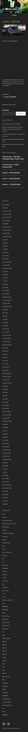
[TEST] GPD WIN (15, 172)
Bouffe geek (5, 527)
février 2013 (5, 405)
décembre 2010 (6, 485)
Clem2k (4, 530)
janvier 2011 (5, 481)
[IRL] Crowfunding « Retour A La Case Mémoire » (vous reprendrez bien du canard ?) (12, 129)
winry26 (4, 172)
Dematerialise (6, 543)
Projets (4, 657)
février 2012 (5, 443)
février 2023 (5, 204)
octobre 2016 (6, 265)
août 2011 (5, 462)
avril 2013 (5, 399)
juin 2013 (4, 392)
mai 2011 (4, 472)
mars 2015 (5, 325)
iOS (3, 584)
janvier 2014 (5, 370)
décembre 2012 (6, 411)
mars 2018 (5, 223)
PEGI (3, 635)
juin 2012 (4, 431)
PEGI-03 (4, 641)
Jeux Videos (5, 590)
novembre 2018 (6, 217)
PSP (3, 670)
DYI (3, 562)
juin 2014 (4, 354)
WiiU (3, 711)
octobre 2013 (6, 380)
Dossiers (4, 555)
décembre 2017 (6, 227)
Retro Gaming (6, 676)
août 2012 (5, 424)
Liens (3, 594)
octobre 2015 (6, 303)
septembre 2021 (6, 211)
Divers (4, 549)
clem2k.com (9, 9)
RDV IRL (4, 673)
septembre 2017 (6, 236)
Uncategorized (6, 699)
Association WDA (7, 520)
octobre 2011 (5, 456)
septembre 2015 (7, 306)
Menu (14, 15)
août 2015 (5, 309)
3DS (3, 514)
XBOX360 (5, 715)
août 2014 (5, 348)
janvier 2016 (5, 294)
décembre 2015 (6, 297)
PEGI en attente (6, 638)
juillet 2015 (5, 313)
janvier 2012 (5, 446)
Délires (4, 539)
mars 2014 (5, 364)
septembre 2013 (7, 383)
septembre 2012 (6, 421)
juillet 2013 (5, 389)
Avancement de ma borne (9, 523)
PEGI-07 (4, 644)
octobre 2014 (6, 341)
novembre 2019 (6, 214)
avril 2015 (5, 322)
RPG (3, 680)
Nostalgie (5, 629)
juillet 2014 (5, 351)
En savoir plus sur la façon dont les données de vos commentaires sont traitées (13, 83)
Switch (4, 689)
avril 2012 (5, 437)
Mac (3, 603)
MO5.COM (5, 609)
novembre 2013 (6, 376)
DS (3, 558)
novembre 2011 (6, 453)
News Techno (6, 616)
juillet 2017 (5, 243)
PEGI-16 (4, 651)
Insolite (4, 578)
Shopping (5, 683)
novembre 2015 (6, 300)
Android (4, 517)
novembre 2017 (6, 230)
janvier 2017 (5, 259)
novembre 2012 (6, 415)
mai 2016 (4, 281)
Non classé (5, 619)
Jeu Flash (4, 587)
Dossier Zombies (7, 552)
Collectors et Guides (8, 533)
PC (3, 632)
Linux (3, 597)
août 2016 (5, 271)
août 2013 (5, 386)
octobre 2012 (6, 418)
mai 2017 (4, 246)
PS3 (3, 664)
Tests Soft (5, 692)
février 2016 (5, 290)
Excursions (5, 565)
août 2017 (5, 239)
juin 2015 (4, 316)
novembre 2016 (6, 262)
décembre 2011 (6, 450)
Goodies (4, 571)
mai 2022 (4, 208)
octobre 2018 (6, 220)
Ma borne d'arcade (7, 600)
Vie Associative (6, 702)
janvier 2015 (5, 332)
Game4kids (5, 568)
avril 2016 (5, 284)
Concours (5, 536)
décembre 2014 (6, 335)
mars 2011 (5, 475)
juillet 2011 (5, 466)
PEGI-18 (4, 654)
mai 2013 (4, 395)
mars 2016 (5, 287)
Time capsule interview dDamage (11, 124)
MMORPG (5, 606)
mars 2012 (5, 440)
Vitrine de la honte (7, 705)
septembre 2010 (7, 488)
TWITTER (5, 695)
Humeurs (4, 574)
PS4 (3, 667)
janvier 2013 (5, 408)
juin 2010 (4, 497)
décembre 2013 (6, 373)
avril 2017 (5, 249)
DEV (3, 546)
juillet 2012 (5, 427)
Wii (3, 708)
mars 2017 (5, 252)
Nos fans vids (6, 622)
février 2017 (5, 255)
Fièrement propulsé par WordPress (11, 728)
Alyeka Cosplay (7, 156)
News (3, 613)
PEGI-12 (4, 648)
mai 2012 (4, 434)
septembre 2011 (6, 459)
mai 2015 (4, 319)
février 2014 (5, 367)
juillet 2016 (5, 274)
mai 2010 (4, 501)
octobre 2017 (6, 233)
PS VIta (4, 660)
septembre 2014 (7, 345)
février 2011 (5, 478)
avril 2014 (5, 360)
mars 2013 (5, 402)
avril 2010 (5, 504)
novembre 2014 (6, 338)
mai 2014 (4, 357)
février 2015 (5, 329)
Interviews (5, 581)
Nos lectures (5, 625)
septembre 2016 (7, 268)
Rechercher (5, 110)
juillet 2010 (5, 494)
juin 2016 (4, 278)
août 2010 (5, 491)
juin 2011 (4, 469)
